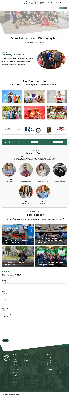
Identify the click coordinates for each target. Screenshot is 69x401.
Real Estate (34, 96)
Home (8, 2)
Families (12, 112)
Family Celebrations (16, 366)
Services (19, 2)
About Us (13, 2)
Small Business (57, 112)
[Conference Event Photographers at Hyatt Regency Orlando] (51, 256)
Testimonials (58, 2)
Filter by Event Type (16, 378)
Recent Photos (51, 2)
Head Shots (56, 96)
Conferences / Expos (12, 97)
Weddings (15, 375)
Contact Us (50, 8)
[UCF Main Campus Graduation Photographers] (18, 256)
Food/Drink (34, 112)
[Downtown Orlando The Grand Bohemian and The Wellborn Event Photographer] (51, 234)
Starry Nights (15, 374)
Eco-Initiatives (15, 361)
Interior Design (16, 369)
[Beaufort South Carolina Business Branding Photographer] (18, 234)
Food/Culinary (15, 372)
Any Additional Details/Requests (8, 319)
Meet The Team (27, 358)
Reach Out (26, 362)
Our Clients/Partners (17, 359)
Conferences (15, 364)
